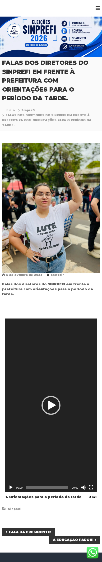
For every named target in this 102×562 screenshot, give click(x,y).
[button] (51, 405)
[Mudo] (83, 487)
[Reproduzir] (11, 487)
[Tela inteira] (91, 487)
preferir (57, 275)
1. (43, 497)
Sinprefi (28, 110)
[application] (51, 405)
